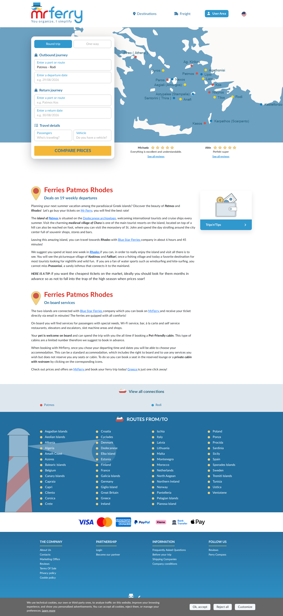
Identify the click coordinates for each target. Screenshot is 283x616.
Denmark (107, 442)
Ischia (161, 431)
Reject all (223, 607)
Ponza (217, 437)
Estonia (106, 459)
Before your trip (161, 554)
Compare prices (73, 151)
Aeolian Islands (55, 437)
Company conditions (164, 564)
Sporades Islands (224, 464)
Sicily (216, 453)
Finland (106, 464)
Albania (50, 442)
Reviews (44, 564)
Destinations (147, 14)
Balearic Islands (55, 464)
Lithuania (163, 448)
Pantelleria (164, 492)
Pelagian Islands (167, 498)
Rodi (159, 405)
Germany (107, 481)
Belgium (50, 470)
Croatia (106, 431)
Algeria (49, 448)
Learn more (48, 610)
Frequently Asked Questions (169, 550)
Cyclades (107, 437)
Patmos (54, 218)
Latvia (161, 442)
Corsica (50, 498)
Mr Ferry (86, 210)
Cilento (50, 492)
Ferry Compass (217, 554)
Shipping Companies (164, 559)
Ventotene (220, 492)
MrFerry (154, 311)
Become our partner (108, 554)
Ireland (105, 503)
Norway (162, 487)
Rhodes (95, 252)
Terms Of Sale (48, 568)
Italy (160, 437)
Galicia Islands (110, 476)
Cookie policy (48, 577)
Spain (216, 459)
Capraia (50, 481)
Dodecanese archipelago (99, 218)
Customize (245, 607)
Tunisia (217, 481)
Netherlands (165, 470)
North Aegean (166, 476)
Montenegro (165, 459)
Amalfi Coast (53, 453)
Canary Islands (55, 476)
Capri (48, 487)
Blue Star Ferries (129, 239)
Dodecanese (109, 448)
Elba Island (108, 453)
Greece (132, 369)
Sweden (218, 470)
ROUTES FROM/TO (147, 419)
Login (99, 550)
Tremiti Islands (222, 476)
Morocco (163, 464)
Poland (217, 431)
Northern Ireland (168, 481)
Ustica (217, 487)
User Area (219, 13)
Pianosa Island (166, 503)
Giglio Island (109, 487)
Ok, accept (200, 607)
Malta (161, 453)
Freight (185, 14)
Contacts (45, 554)
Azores (49, 459)
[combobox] (73, 67)
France (105, 470)
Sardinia (218, 448)
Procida (218, 442)
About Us (45, 550)
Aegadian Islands (56, 431)
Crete (49, 503)
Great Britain (109, 492)
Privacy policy (48, 573)
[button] (246, 14)
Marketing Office (50, 559)
